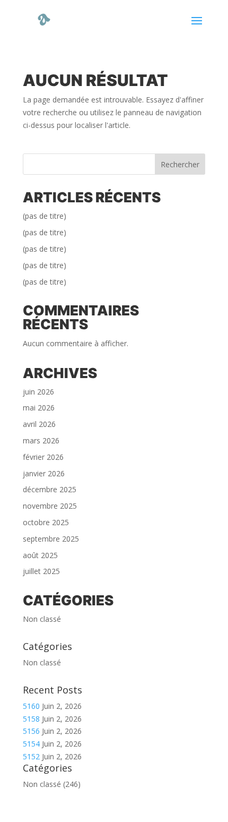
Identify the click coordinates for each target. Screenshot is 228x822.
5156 (31, 731)
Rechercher (180, 164)
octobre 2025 (46, 522)
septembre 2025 (51, 539)
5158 (31, 719)
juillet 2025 (41, 571)
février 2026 (43, 457)
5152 (31, 756)
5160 (31, 706)
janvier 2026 (44, 473)
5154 (31, 744)
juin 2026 (38, 392)
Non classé (42, 619)
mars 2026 (41, 440)
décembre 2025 (49, 489)
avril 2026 (39, 424)
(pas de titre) (44, 216)
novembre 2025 (50, 506)
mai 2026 (39, 408)
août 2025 (40, 555)
